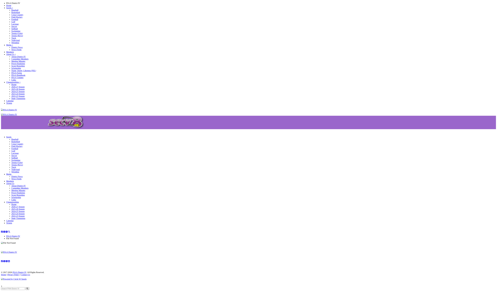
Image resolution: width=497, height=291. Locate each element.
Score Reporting (18, 66)
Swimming (15, 31)
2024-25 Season (18, 91)
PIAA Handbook (18, 75)
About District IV (18, 57)
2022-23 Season (18, 96)
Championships (13, 82)
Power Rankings (18, 64)
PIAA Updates (17, 77)
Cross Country (17, 15)
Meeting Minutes (18, 61)
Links (13, 80)
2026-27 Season (18, 87)
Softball (14, 29)
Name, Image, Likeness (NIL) (23, 70)
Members (10, 52)
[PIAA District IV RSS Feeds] (7, 232)
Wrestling (15, 43)
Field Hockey (17, 17)
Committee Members (19, 59)
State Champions (18, 98)
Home (8, 5)
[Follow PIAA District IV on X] (4, 232)
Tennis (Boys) (17, 36)
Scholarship (16, 68)
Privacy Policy (13, 275)
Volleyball (15, 40)
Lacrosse (15, 24)
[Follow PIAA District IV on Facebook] (2, 232)
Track (13, 38)
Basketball (15, 12)
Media (9, 45)
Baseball (14, 10)
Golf (13, 22)
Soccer (14, 26)
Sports (9, 8)
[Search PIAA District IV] (9, 232)
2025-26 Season (18, 89)
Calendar (10, 101)
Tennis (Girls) (17, 33)
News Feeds (16, 50)
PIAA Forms (16, 73)
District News (17, 47)
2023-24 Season (18, 94)
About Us (11, 54)
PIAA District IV (13, 3)
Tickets (9, 103)
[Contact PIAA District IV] (9, 261)
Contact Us (25, 275)
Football (14, 19)
